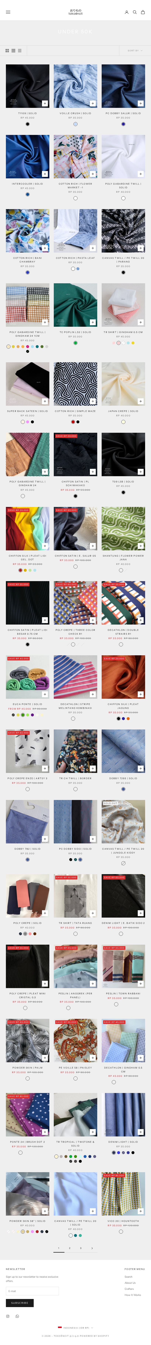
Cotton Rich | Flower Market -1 (75, 185)
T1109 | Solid (27, 113)
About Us (130, 1283)
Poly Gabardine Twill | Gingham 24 (28, 483)
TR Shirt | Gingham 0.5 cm (123, 332)
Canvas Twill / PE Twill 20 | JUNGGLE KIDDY (123, 850)
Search (128, 1277)
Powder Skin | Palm (28, 1067)
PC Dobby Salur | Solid (123, 113)
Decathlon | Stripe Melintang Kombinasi (75, 706)
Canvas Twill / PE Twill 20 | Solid (75, 1223)
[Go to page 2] (92, 1248)
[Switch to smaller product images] (13, 51)
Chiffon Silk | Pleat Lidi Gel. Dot (27, 557)
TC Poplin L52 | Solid (75, 332)
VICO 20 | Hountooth (123, 1221)
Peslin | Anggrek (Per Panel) (75, 995)
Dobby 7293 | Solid (123, 778)
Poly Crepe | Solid (27, 923)
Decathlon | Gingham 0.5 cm (123, 1069)
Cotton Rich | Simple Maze (75, 411)
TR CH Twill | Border (75, 778)
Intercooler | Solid (27, 183)
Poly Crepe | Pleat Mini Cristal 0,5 (28, 995)
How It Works (133, 1295)
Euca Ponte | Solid (27, 704)
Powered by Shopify (94, 1336)
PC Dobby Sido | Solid (75, 848)
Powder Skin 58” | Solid (28, 1221)
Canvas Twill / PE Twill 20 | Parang (123, 260)
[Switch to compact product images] (19, 51)
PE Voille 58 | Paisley (75, 1067)
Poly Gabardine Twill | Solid (123, 185)
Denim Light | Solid (123, 1141)
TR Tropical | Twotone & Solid (75, 1143)
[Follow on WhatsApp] (17, 1316)
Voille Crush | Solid (75, 113)
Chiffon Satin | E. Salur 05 (75, 555)
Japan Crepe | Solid (123, 411)
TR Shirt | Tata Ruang (75, 923)
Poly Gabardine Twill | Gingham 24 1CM (28, 334)
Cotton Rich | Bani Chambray (27, 260)
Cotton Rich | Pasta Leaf (75, 258)
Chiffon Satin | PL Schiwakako (75, 483)
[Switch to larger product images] (7, 51)
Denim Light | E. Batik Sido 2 (123, 923)
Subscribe (19, 1303)
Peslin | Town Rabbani (123, 993)
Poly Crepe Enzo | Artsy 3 (28, 778)
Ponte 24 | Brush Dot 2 (27, 1141)
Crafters (129, 1289)
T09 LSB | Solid (123, 481)
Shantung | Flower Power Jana (123, 557)
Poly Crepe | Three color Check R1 (75, 632)
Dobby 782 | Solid (28, 848)
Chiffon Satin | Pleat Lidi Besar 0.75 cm (28, 632)
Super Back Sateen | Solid (27, 411)
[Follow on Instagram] (8, 1316)
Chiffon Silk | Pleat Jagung (123, 706)
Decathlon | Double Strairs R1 (123, 632)
